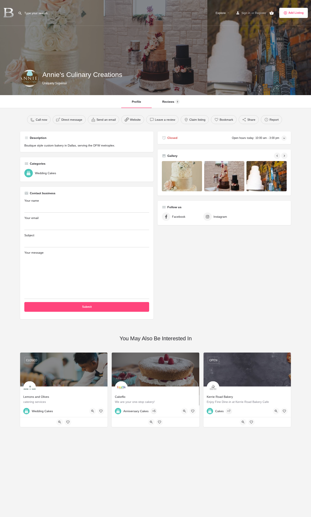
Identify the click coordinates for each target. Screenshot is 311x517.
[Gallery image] (182, 176)
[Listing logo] (29, 78)
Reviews (170, 101)
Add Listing (296, 12)
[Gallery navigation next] (284, 156)
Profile (136, 101)
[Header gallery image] (52, 47)
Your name (31, 200)
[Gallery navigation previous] (277, 156)
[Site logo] (9, 12)
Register (260, 13)
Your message (34, 252)
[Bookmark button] (101, 411)
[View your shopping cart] (271, 13)
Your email (31, 218)
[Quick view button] (92, 411)
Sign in (245, 13)
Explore (221, 13)
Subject (29, 235)
